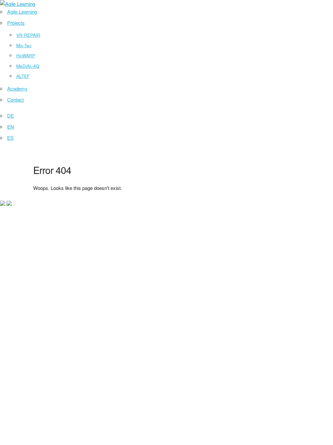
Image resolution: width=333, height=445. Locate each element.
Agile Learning (22, 11)
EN (10, 126)
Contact (15, 99)
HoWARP (25, 55)
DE (10, 115)
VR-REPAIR (28, 35)
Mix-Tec (24, 45)
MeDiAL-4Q (27, 66)
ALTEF (23, 76)
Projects (16, 22)
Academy (17, 88)
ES (10, 137)
